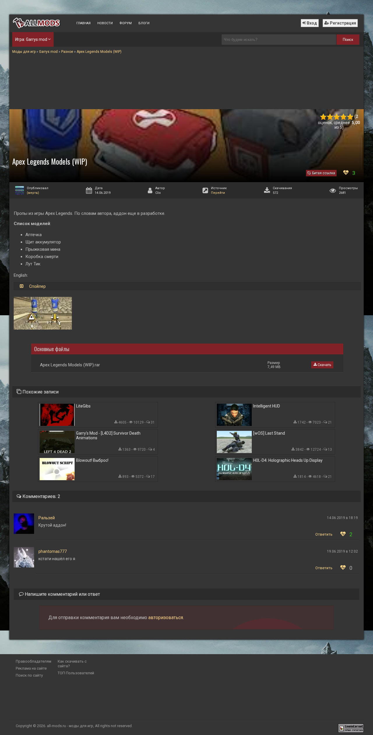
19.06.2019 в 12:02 (342, 551)
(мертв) (33, 193)
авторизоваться (165, 617)
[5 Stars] (350, 117)
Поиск (348, 39)
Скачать (324, 365)
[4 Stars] (343, 117)
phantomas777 (52, 551)
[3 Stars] (336, 117)
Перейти (218, 193)
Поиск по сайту (29, 675)
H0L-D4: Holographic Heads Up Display (288, 460)
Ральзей (46, 517)
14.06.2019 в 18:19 (342, 518)
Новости (105, 23)
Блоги (143, 23)
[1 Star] (323, 117)
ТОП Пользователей (76, 673)
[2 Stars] (330, 117)
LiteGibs (83, 406)
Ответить (323, 534)
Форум (125, 23)
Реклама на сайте (31, 668)
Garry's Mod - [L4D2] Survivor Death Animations (108, 435)
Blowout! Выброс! (92, 460)
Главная (83, 23)
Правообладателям (33, 661)
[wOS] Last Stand (269, 433)
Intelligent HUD (266, 406)
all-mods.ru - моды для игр (70, 726)
